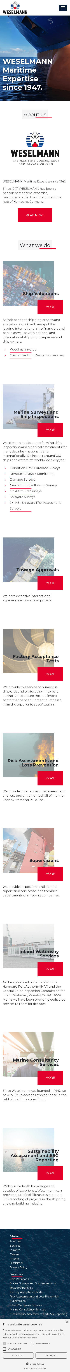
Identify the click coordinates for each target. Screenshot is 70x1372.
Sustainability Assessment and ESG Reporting (38, 1314)
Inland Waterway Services (26, 1305)
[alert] (35, 1345)
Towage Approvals (21, 1287)
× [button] (67, 1322)
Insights (15, 1250)
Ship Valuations (19, 1279)
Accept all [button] (18, 1355)
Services (15, 1245)
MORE (50, 307)
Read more (35, 215)
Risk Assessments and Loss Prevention (34, 1296)
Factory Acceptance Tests (26, 1292)
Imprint (14, 1258)
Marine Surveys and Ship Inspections (33, 1283)
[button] (4, 1343)
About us (15, 1241)
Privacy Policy (18, 1267)
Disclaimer (16, 1263)
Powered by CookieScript (35, 1368)
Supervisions (17, 1301)
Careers (14, 1254)
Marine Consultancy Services (28, 1309)
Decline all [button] (51, 1355)
